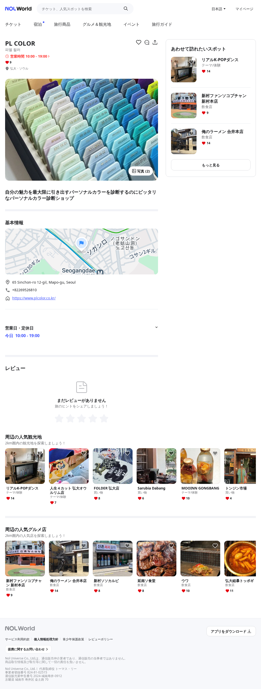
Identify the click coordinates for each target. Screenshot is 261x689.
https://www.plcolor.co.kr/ (34, 298)
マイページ (244, 9)
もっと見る (211, 165)
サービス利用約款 (17, 639)
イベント (131, 24)
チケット (13, 24)
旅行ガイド (162, 24)
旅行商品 (62, 24)
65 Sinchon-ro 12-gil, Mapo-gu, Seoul (44, 282)
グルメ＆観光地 (97, 24)
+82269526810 (24, 290)
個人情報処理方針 (46, 639)
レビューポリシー (100, 639)
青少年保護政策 (73, 639)
